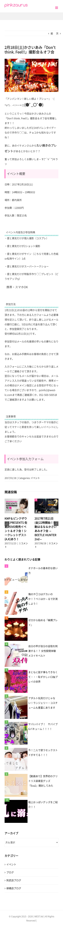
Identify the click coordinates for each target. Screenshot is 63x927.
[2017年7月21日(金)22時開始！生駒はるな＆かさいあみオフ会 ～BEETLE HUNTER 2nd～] (46, 506)
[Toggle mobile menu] (56, 7)
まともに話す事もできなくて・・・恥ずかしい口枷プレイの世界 (43, 677)
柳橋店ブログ (13, 888)
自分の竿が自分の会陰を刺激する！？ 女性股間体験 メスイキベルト (43, 651)
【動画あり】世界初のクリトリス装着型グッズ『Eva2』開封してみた (43, 781)
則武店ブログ (13, 880)
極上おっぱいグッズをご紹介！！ (43, 804)
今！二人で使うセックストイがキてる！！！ (43, 752)
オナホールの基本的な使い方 (43, 570)
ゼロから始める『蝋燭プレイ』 (43, 622)
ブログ (10, 872)
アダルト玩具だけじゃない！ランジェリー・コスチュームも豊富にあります (43, 703)
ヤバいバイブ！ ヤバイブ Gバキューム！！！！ (43, 726)
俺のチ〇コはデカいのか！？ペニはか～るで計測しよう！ (43, 599)
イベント (35, 478)
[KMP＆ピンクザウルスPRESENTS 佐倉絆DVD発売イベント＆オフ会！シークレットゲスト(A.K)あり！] (16, 506)
